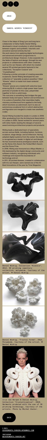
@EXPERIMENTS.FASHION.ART (13, 436)
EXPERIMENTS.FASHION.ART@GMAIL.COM (18, 430)
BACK (9, 417)
